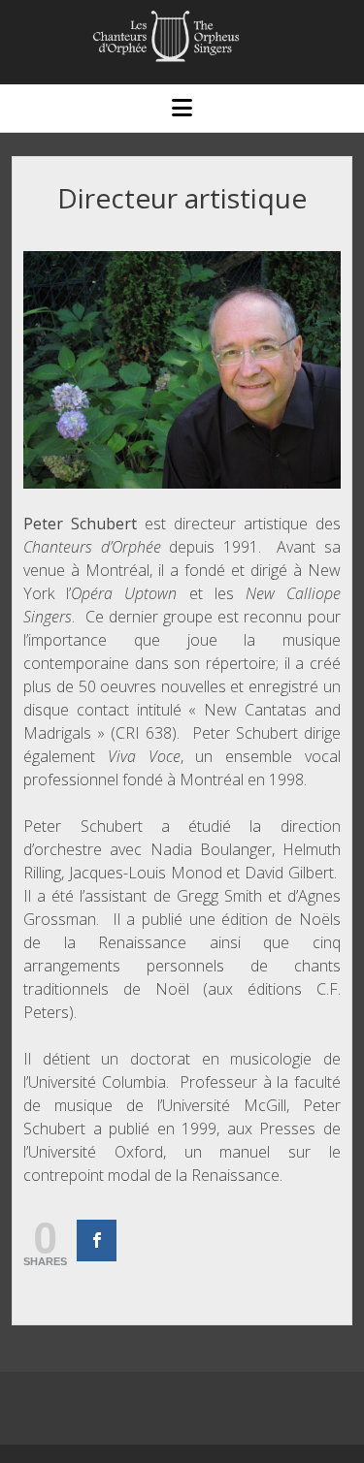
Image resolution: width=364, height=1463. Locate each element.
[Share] (96, 1240)
